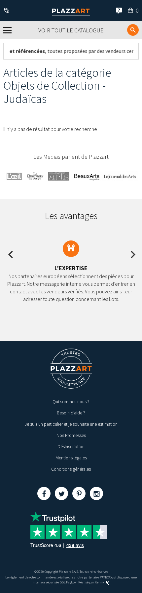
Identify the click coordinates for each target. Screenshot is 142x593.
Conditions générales (71, 469)
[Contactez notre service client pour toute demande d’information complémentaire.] (7, 11)
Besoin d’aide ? (71, 413)
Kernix (100, 582)
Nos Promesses (71, 435)
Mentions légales (71, 458)
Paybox (71, 582)
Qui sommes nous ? (71, 401)
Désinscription (71, 446)
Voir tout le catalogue (71, 30)
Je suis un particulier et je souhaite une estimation (71, 424)
